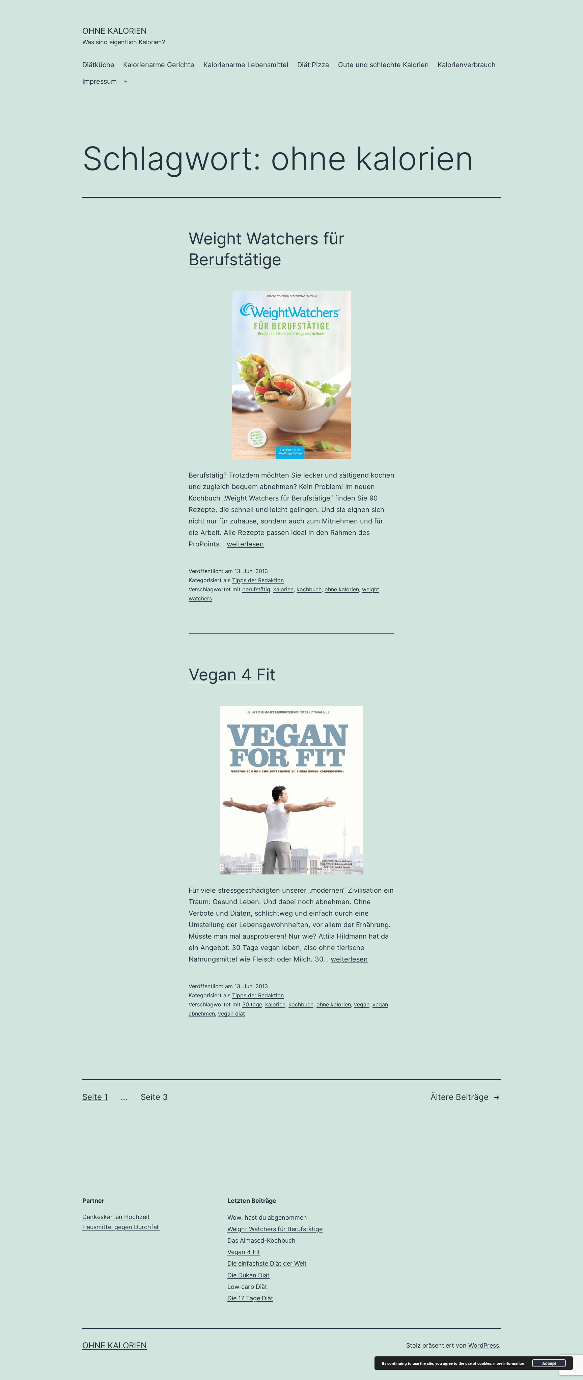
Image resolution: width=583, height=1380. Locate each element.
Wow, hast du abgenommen (267, 1217)
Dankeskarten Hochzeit (116, 1216)
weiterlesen (245, 544)
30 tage (252, 1004)
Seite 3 (154, 1097)
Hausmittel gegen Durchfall (121, 1226)
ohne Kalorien (114, 31)
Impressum (99, 81)
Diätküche (98, 65)
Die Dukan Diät (248, 1275)
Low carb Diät (247, 1286)
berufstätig (256, 589)
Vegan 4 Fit (232, 674)
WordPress (483, 1345)
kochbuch (309, 589)
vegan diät (231, 1013)
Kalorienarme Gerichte (158, 65)
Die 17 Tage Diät (250, 1298)
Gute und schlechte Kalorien (383, 65)
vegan (361, 1004)
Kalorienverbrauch (467, 65)
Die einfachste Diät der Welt (267, 1263)
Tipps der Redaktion (258, 580)
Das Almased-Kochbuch (261, 1240)
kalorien (283, 589)
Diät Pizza (313, 65)
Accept (549, 1363)
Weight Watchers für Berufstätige (275, 1229)
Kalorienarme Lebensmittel (245, 65)
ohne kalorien (342, 589)
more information (508, 1363)
